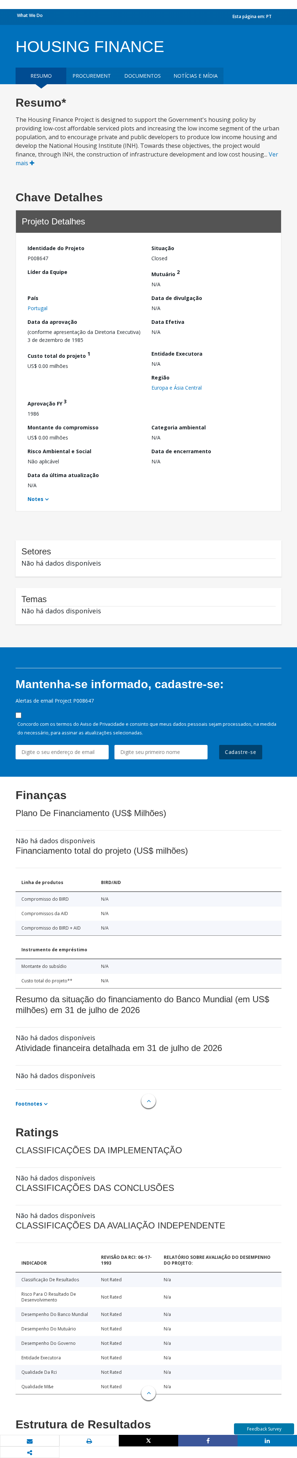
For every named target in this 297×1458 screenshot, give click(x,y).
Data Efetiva (167, 321)
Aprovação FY (47, 402)
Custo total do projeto (59, 354)
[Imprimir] (89, 1441)
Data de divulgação (176, 298)
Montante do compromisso (63, 427)
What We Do (30, 15)
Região (160, 377)
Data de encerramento (181, 451)
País (33, 298)
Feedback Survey (264, 1429)
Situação (162, 248)
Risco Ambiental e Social (59, 451)
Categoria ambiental (178, 427)
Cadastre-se (240, 752)
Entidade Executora (176, 353)
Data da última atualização (63, 475)
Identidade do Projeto (56, 248)
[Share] (208, 1441)
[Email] (30, 1441)
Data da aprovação (52, 321)
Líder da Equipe (47, 272)
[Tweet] (148, 1441)
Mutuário (165, 273)
